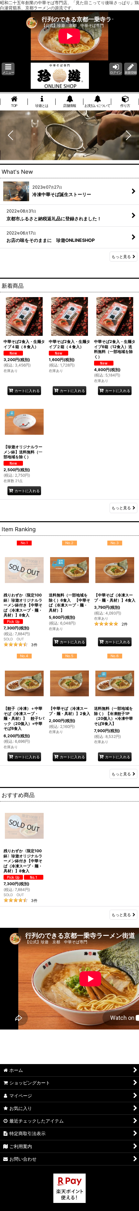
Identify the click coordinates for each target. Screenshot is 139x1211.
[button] (8, 69)
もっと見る (121, 256)
